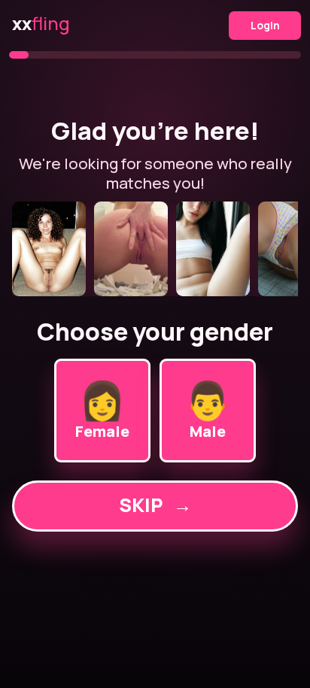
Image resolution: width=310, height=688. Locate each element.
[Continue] (154, 249)
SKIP (155, 505)
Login (265, 25)
